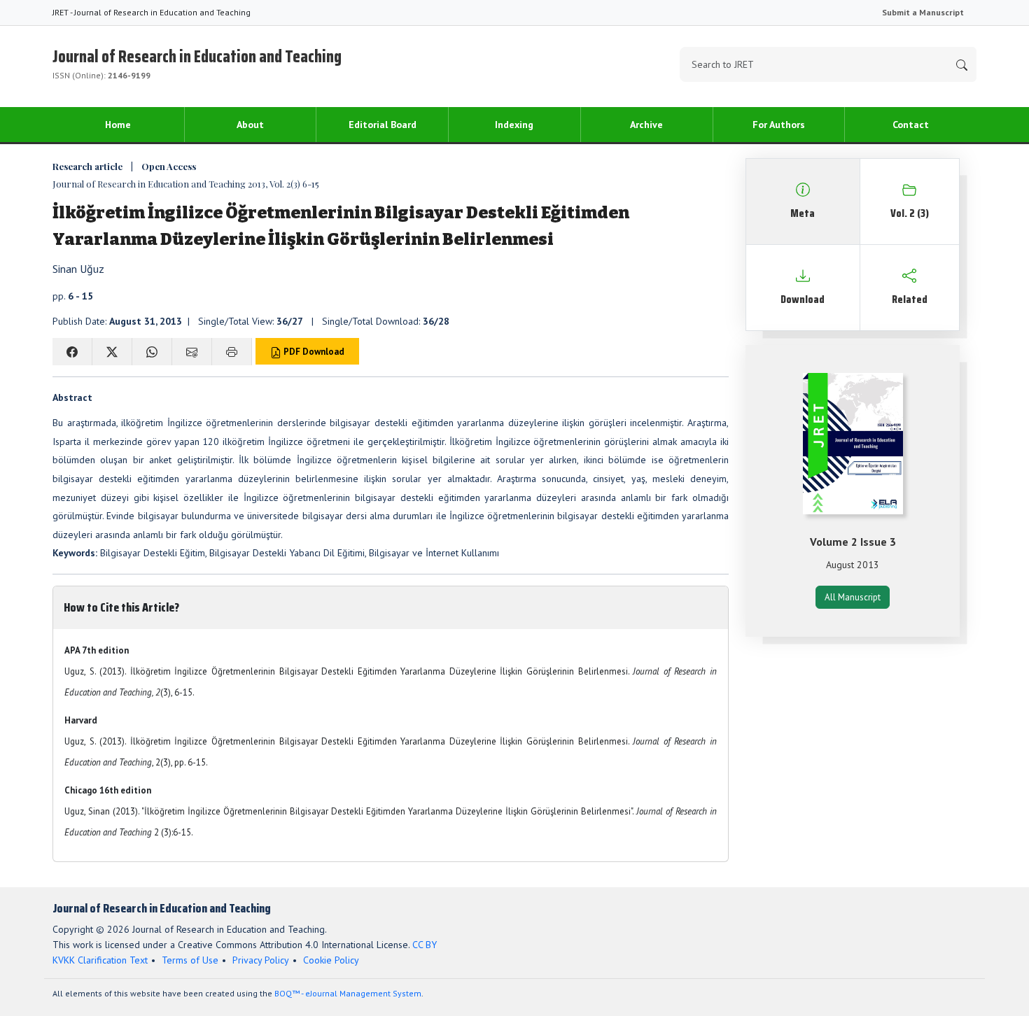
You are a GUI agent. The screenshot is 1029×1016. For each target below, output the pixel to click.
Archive (646, 124)
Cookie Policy (331, 960)
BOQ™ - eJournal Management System (347, 993)
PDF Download (312, 352)
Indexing (514, 124)
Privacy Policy (260, 960)
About (250, 124)
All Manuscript (853, 597)
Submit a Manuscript (923, 12)
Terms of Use (190, 960)
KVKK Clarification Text (100, 960)
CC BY (424, 944)
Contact (910, 124)
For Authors (778, 124)
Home (118, 124)
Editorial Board (382, 124)
